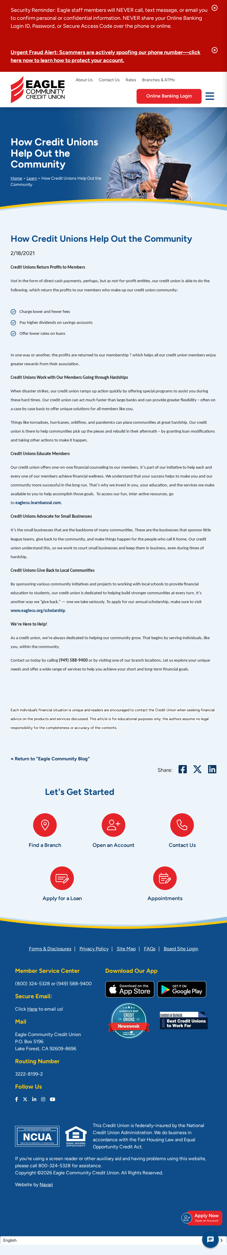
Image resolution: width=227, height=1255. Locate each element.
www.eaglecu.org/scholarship (38, 611)
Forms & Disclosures (50, 951)
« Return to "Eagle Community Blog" (54, 759)
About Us (84, 80)
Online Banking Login (169, 96)
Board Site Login (181, 951)
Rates (131, 80)
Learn (32, 178)
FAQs (149, 951)
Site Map (126, 951)
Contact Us (109, 80)
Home (16, 178)
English (10, 1242)
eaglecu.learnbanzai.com (38, 503)
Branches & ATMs (158, 80)
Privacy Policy (94, 951)
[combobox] (113, 1242)
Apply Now (206, 1218)
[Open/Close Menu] (209, 95)
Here (32, 1011)
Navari (46, 1186)
